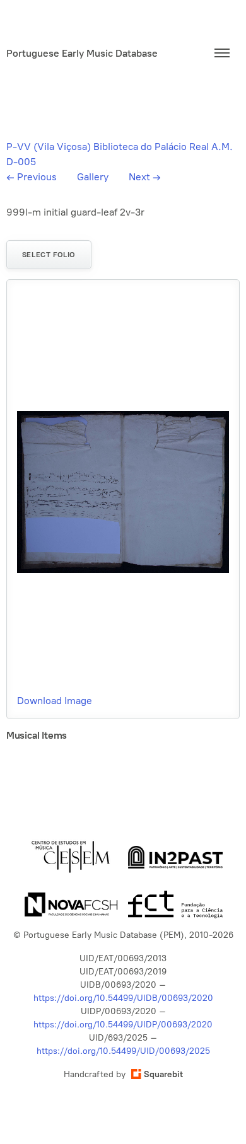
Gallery (92, 177)
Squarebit (163, 1074)
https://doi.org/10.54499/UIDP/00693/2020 (123, 1024)
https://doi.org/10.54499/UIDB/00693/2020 (123, 998)
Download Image (54, 701)
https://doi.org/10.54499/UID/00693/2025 (123, 1051)
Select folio (49, 254)
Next (145, 177)
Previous (31, 177)
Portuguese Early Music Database (82, 53)
